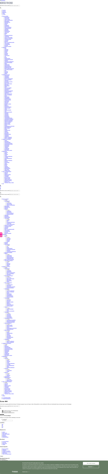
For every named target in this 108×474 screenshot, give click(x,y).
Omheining (4, 47)
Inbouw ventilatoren (8, 138)
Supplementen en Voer (8, 144)
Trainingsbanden (7, 142)
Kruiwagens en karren (8, 81)
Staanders (6, 154)
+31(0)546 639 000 (6, 397)
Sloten (5, 159)
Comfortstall (6, 36)
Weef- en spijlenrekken (8, 20)
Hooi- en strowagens (8, 83)
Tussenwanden (7, 19)
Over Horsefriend (5, 441)
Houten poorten (7, 123)
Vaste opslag (6, 169)
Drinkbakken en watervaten (9, 126)
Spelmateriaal (6, 167)
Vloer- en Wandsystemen (6, 171)
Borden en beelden (7, 46)
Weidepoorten (6, 64)
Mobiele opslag (7, 170)
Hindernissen (4, 151)
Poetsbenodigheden (7, 91)
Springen (6, 152)
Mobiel (5, 73)
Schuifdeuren (6, 26)
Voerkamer (6, 311)
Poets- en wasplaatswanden (9, 42)
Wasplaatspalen (7, 31)
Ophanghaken (7, 97)
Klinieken (6, 41)
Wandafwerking (7, 130)
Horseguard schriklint (8, 62)
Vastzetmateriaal (7, 88)
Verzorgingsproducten (8, 143)
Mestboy (6, 104)
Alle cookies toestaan (91, 463)
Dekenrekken (6, 96)
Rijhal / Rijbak (7, 128)
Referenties (4, 12)
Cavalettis (6, 157)
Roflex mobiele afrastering (9, 68)
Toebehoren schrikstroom (9, 61)
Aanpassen (90, 466)
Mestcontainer (7, 85)
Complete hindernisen (8, 156)
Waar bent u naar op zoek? (4, 5)
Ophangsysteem (7, 107)
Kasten (5, 95)
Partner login (4, 443)
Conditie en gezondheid (6, 139)
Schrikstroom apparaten (8, 59)
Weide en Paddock (7, 122)
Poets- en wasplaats (7, 87)
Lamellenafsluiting (7, 28)
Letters (5, 163)
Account (3, 14)
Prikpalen (6, 72)
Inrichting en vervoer (6, 74)
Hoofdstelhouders (7, 98)
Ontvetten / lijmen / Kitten (9, 182)
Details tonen (25, 471)
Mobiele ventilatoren (8, 137)
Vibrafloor (6, 147)
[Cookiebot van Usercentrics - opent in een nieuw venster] (15, 472)
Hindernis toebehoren (8, 160)
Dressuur (6, 161)
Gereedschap (6, 100)
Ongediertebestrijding (8, 318)
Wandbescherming (7, 109)
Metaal (5, 63)
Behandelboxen (7, 22)
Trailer (5, 108)
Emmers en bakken (7, 106)
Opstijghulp (6, 135)
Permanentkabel (7, 58)
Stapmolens (6, 141)
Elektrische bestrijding (8, 121)
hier (56, 468)
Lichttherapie (6, 148)
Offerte (3, 13)
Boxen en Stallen (5, 448)
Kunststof (6, 53)
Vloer (5, 110)
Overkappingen (7, 44)
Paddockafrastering (7, 66)
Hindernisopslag (7, 168)
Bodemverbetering (7, 127)
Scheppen (6, 102)
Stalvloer (6, 173)
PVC (5, 34)
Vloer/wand (6, 32)
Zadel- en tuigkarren (8, 94)
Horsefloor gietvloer (8, 180)
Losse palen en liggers (8, 69)
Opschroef (6, 49)
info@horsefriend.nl (7, 398)
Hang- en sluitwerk (7, 27)
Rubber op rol (6, 181)
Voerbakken (6, 76)
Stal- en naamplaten (7, 79)
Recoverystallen (7, 177)
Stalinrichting (6, 75)
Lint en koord (6, 55)
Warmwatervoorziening (8, 90)
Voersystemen (6, 43)
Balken (5, 153)
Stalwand (6, 172)
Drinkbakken (6, 77)
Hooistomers (6, 149)
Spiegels (5, 131)
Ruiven (5, 125)
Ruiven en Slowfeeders (8, 78)
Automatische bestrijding (8, 119)
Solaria (5, 140)
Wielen (5, 86)
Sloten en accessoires (8, 111)
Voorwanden (6, 18)
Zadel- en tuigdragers (8, 93)
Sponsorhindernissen (8, 158)
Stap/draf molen (7, 178)
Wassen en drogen (7, 99)
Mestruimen (6, 105)
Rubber (5, 33)
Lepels (5, 155)
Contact (3, 395)
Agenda (3, 444)
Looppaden (6, 176)
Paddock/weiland (7, 174)
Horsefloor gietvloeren (8, 35)
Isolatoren (6, 60)
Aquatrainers (6, 146)
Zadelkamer (6, 92)
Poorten (5, 52)
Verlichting (6, 29)
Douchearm (6, 89)
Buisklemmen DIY (7, 67)
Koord (5, 57)
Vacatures (4, 10)
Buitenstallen (6, 21)
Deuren (5, 24)
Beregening (6, 133)
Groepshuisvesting (7, 39)
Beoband (6, 54)
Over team (4, 442)
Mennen (5, 164)
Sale (3, 183)
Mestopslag (6, 84)
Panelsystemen (7, 65)
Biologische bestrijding (8, 120)
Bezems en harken (7, 103)
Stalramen (6, 23)
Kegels (5, 165)
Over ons (4, 11)
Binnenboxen (6, 17)
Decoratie (6, 45)
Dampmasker (6, 145)
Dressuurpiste (6, 162)
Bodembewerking (7, 134)
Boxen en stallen (5, 16)
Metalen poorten (7, 124)
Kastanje (6, 51)
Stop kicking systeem (8, 150)
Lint (5, 56)
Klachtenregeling (5, 437)
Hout (5, 48)
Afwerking (6, 40)
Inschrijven (2, 422)
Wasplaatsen (6, 175)
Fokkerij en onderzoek (8, 38)
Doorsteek (6, 50)
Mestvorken (6, 101)
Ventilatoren (6, 136)
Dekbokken (6, 30)
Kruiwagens (6, 82)
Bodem (5, 129)
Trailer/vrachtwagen (8, 179)
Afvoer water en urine (8, 37)
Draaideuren (6, 25)
